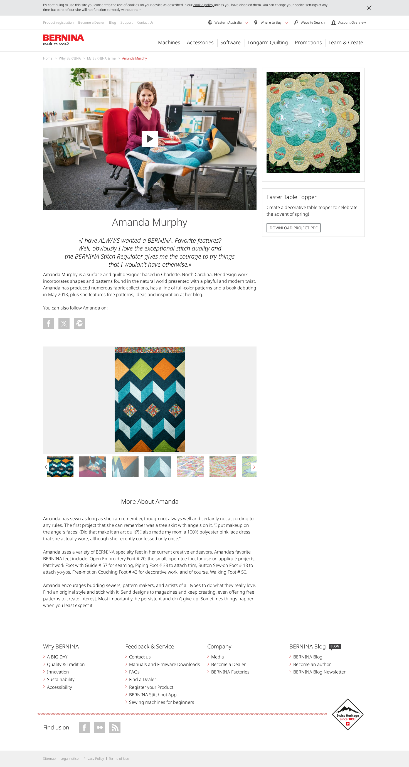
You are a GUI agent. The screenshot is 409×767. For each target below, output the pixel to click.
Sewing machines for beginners (161, 702)
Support (126, 22)
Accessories (200, 42)
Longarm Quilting (268, 42)
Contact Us (145, 22)
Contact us (140, 657)
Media (217, 657)
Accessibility (59, 687)
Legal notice (69, 758)
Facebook (48, 323)
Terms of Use (119, 758)
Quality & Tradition (66, 664)
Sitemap (49, 758)
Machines (169, 42)
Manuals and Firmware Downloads (164, 664)
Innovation (58, 672)
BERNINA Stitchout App (153, 695)
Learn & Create (346, 42)
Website (79, 323)
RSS (114, 727)
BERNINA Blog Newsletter (319, 672)
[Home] (63, 40)
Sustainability (61, 679)
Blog (112, 22)
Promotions (308, 42)
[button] (246, 23)
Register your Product (151, 687)
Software (230, 42)
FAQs (134, 672)
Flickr (99, 727)
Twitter (64, 323)
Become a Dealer (91, 22)
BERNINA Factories (230, 672)
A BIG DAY (57, 657)
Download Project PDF (293, 227)
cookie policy (203, 5)
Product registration (58, 22)
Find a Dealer (142, 679)
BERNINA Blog (307, 657)
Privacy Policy (93, 758)
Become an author (312, 664)
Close (369, 8)
